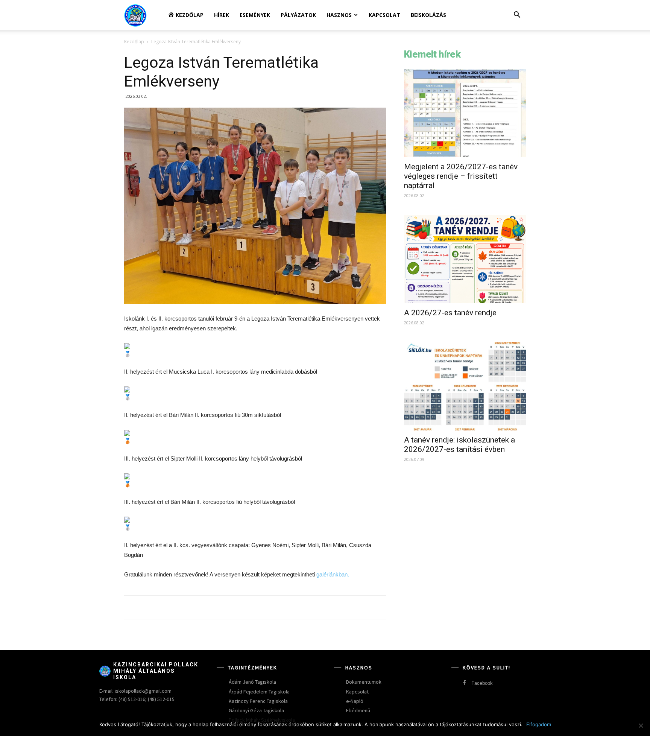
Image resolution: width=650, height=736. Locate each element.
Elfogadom (538, 724)
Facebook (482, 683)
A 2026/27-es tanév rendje (450, 312)
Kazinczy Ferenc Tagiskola (258, 701)
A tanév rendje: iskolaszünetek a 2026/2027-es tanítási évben (459, 444)
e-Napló (354, 701)
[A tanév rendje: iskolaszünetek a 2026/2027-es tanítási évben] (465, 386)
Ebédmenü (358, 710)
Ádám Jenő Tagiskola (252, 681)
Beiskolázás (428, 14)
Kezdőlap (134, 41)
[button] (517, 15)
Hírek (221, 14)
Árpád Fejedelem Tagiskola (259, 691)
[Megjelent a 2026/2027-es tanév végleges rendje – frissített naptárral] (465, 113)
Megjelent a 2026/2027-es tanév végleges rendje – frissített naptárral (461, 176)
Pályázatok (298, 14)
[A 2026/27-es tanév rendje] (465, 259)
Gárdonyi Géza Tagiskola (256, 710)
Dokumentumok (363, 681)
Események (255, 14)
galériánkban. (332, 574)
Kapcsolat (384, 14)
